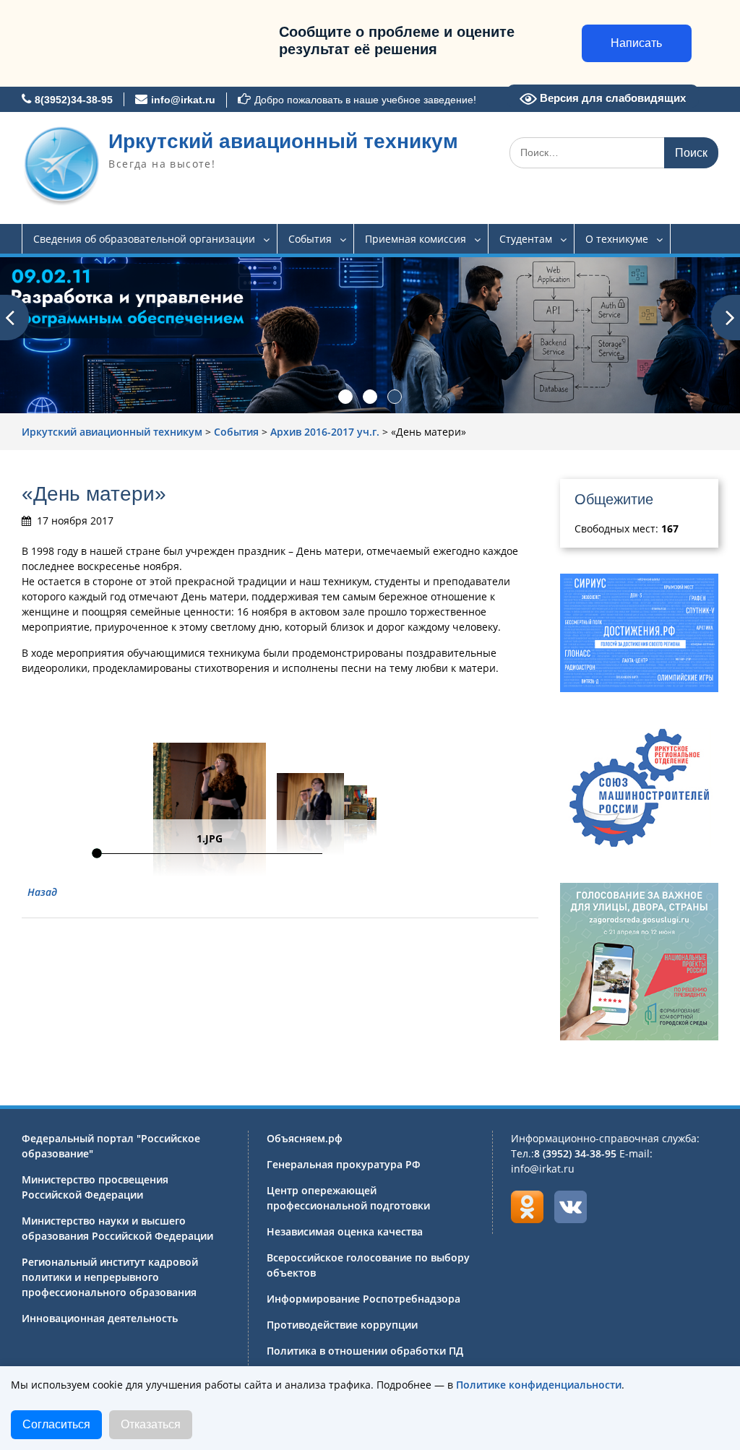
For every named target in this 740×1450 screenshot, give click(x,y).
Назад (42, 892)
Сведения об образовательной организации (144, 239)
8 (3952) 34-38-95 (575, 1153)
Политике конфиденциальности (538, 1384)
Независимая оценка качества (345, 1231)
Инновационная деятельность (100, 1318)
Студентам (525, 239)
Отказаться (151, 1424)
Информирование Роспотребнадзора (363, 1299)
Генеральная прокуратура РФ (344, 1164)
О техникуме (616, 239)
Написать (636, 43)
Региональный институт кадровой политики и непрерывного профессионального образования (110, 1277)
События (310, 239)
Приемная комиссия (415, 239)
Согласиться (56, 1424)
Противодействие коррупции (342, 1325)
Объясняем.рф (305, 1138)
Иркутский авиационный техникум (283, 141)
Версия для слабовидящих (611, 98)
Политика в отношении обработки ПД (365, 1351)
